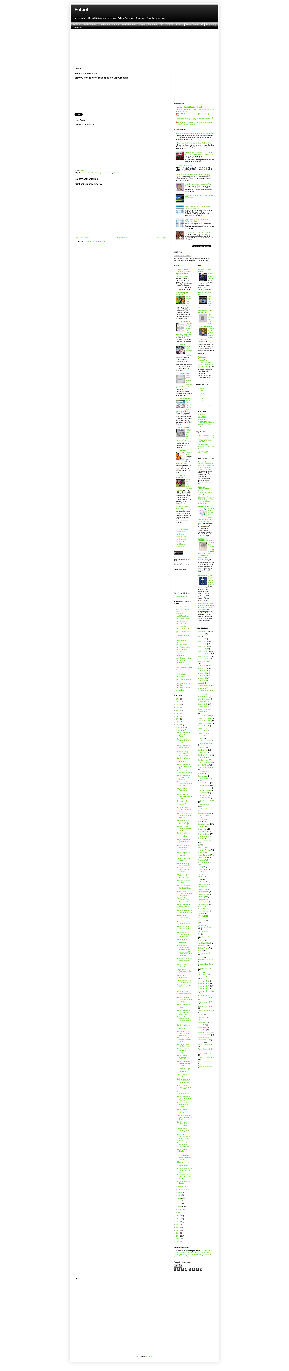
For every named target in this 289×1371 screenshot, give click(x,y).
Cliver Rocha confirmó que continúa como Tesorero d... (184, 815)
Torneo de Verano (203, 1037)
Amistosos (201, 634)
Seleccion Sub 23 (203, 995)
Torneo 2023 (202, 1025)
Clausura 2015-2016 (204, 723)
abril (179, 1204)
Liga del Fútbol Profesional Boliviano (204, 926)
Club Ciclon (201, 757)
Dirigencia (142, 24)
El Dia (188, 1257)
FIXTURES (169, 24)
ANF (199, 636)
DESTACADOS (203, 847)
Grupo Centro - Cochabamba (180, 654)
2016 (178, 1216)
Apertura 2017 (202, 666)
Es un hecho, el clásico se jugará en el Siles (184, 796)
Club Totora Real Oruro (205, 809)
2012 (178, 1227)
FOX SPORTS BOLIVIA (206, 422)
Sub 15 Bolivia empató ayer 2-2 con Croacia (184, 986)
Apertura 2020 (202, 673)
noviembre (181, 730)
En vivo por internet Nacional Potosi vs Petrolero (184, 854)
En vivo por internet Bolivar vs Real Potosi (183, 1006)
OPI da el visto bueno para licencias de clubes (184, 1170)
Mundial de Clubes (204, 943)
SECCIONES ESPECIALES (202, 973)
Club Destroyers (203, 760)
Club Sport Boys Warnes (206, 800)
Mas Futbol (201, 931)
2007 (178, 1242)
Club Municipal (202, 776)
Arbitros (200, 683)
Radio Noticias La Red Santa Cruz (183, 684)
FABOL (200, 872)
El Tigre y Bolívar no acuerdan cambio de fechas (184, 928)
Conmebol (201, 826)
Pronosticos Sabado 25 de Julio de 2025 (189, 107)
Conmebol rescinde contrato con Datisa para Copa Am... (184, 1069)
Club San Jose (202, 798)
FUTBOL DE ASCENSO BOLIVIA (205, 540)
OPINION (201, 388)
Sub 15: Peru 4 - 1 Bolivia (183, 1075)
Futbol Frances (180, 531)
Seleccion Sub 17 (203, 986)
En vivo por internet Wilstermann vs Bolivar (183, 1111)
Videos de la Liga (181, 596)
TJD (199, 1020)
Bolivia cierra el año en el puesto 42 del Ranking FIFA (193, 143)
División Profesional (204, 855)
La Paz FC (201, 920)
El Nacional (207, 1255)
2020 (178, 716)
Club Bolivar (76, 24)
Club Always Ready (183, 398)
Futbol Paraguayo (203, 894)
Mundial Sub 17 (203, 945)
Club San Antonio (203, 795)
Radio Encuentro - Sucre (184, 658)
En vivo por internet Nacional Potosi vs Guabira (184, 740)
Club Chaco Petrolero (205, 755)
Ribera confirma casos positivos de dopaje (184, 911)
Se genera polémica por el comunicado (184, 922)
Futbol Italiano (180, 546)
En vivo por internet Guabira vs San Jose (183, 841)
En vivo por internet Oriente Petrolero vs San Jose (184, 999)
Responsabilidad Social (205, 964)
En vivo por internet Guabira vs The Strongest (183, 777)
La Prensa (204, 1251)
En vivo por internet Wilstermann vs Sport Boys (183, 747)
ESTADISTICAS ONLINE (206, 435)
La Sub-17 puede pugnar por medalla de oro (184, 828)
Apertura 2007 (202, 639)
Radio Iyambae (180, 676)
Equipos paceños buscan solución (183, 864)
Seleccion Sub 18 (203, 988)
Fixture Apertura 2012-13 (184, 165)
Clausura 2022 (202, 733)
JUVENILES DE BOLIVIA (203, 917)
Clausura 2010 (202, 709)
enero (180, 1212)
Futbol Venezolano (204, 899)
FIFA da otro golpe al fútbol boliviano (184, 1045)
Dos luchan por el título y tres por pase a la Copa (183, 822)
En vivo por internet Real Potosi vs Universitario (183, 1123)
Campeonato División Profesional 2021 (205, 695)
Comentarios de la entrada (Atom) (95, 241)
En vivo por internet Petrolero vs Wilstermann (183, 790)
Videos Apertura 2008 (205, 1045)
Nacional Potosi (203, 948)
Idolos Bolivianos (203, 902)
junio (179, 1198)
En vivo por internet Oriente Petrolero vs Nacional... (184, 783)
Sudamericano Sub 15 (205, 998)
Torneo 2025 (202, 1027)
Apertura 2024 (202, 678)
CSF (199, 845)
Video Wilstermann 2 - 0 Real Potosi (184, 859)
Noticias (200, 950)
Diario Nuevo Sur (179, 1257)
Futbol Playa (202, 897)
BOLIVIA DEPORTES (205, 507)
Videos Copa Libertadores (206, 1057)
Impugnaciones (203, 904)
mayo (180, 1201)
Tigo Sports (201, 1017)
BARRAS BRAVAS (204, 686)
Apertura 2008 (202, 641)
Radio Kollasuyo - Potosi (184, 667)
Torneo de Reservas (204, 1035)
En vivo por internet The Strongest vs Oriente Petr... (183, 847)
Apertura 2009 (202, 644)
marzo (180, 1207)
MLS (199, 934)
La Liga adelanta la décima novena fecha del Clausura (184, 1080)
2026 (178, 699)
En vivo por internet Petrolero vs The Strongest (183, 1063)
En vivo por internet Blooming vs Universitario (183, 834)
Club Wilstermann (182, 373)
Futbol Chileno (180, 541)
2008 (178, 1239)
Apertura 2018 (202, 668)
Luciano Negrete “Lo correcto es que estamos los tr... (183, 947)
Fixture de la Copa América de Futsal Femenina (211, 580)
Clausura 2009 (202, 706)
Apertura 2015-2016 (204, 659)
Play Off (200, 957)
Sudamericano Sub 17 (205, 1002)
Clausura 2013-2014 (204, 718)
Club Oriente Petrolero (205, 778)
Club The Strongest (90, 24)
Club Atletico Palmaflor (205, 743)
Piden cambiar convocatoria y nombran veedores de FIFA (184, 1019)
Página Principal (122, 238)
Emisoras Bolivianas (182, 635)
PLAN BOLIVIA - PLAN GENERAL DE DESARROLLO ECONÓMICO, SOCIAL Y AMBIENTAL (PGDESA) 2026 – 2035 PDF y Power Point (206, 498)
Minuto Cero (179, 613)
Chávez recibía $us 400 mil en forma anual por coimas (183, 876)
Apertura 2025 (202, 680)
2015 (178, 1219)
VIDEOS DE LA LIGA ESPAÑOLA (205, 441)
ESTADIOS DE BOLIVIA (206, 862)
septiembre (181, 1189)
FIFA (199, 879)
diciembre (181, 727)
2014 (178, 1222)
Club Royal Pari (181, 450)
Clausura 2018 (202, 728)
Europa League (202, 869)
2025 (178, 702)
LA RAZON (201, 391)
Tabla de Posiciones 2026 (194, 24)
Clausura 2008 (202, 704)
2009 (178, 1236)
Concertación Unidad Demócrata (205, 311)
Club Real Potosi (203, 785)
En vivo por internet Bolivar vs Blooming (184, 772)
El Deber (202, 1253)
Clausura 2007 (202, 701)
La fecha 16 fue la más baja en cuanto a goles (184, 960)
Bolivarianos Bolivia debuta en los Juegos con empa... (184, 887)
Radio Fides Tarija (181, 623)
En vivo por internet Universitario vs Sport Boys (183, 1057)
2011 (178, 1230)
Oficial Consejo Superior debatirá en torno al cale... (184, 893)
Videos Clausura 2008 (205, 1053)
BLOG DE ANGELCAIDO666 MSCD (204, 489)
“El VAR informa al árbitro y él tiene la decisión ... (184, 1157)
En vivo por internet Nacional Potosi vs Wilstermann (184, 1012)
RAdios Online (180, 638)
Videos (200, 1042)
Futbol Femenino (203, 892)
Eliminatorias (152, 24)
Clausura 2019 (202, 731)
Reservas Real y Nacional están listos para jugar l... (184, 753)
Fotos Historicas (203, 884)
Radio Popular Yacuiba (183, 647)
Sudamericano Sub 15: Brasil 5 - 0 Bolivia (184, 1093)
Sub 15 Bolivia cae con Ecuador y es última (184, 1050)
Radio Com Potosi (181, 621)
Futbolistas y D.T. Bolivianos (182, 293)
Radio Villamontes (181, 645)
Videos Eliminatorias (204, 1062)
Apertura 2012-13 (203, 651)
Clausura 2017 (86, 173)
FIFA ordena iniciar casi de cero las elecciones (183, 1033)
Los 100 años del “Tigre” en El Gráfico (197, 232)
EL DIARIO (201, 401)
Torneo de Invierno (204, 1032)
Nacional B (202, 462)
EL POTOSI (202, 398)
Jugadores (201, 913)
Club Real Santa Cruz (205, 788)
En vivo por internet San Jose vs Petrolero (183, 1151)
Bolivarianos (202, 688)
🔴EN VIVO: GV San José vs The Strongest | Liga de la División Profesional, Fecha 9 (194, 123)
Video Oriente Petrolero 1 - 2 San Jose (184, 971)
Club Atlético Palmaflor (180, 476)
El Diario (208, 1253)
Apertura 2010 (202, 646)
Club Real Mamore (204, 783)
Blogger (150, 1356)
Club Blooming (96, 173)
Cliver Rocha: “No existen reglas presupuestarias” (183, 917)
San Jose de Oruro (182, 427)
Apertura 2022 (202, 675)
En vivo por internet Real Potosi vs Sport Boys (183, 759)
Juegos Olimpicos (203, 911)
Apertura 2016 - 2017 (204, 661)
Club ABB (201, 738)
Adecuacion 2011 (203, 631)
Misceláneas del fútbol (205, 444)
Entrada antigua (161, 238)
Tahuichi (200, 1015)
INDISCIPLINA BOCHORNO (202, 907)
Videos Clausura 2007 (205, 1049)
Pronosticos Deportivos (205, 960)
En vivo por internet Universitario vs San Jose (184, 766)
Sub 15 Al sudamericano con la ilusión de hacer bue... (184, 1137)
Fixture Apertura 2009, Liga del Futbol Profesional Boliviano (197, 220)
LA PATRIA (201, 396)
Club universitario (106, 173)
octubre (180, 1186)
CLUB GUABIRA (203, 765)
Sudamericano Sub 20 (205, 1006)
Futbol (81, 9)
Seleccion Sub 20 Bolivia (206, 991)
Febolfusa (201, 877)
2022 (178, 710)
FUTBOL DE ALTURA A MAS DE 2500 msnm (206, 605)
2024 (178, 704)
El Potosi (183, 1255)
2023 (178, 707)
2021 (178, 713)
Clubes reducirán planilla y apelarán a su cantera (184, 941)
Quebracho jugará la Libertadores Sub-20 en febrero (184, 953)
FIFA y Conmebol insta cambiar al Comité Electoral (184, 1039)
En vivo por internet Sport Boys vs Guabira (183, 1104)
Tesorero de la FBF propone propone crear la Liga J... (183, 1130)
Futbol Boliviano (182, 269)
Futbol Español (180, 544)
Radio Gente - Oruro (182, 619)
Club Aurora (201, 747)
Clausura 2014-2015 (204, 721)
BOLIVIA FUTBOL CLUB (206, 438)
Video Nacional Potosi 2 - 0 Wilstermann (184, 981)
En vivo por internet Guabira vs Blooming (183, 1026)
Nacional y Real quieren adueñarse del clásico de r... (184, 993)
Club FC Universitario (205, 762)
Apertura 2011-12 (203, 649)
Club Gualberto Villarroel (205, 767)
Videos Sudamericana (205, 1066)
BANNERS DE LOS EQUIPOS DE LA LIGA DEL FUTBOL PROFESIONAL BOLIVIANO (199, 153)
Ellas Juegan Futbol (205, 575)
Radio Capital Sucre (182, 607)
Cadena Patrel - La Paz (183, 665)
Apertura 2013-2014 (204, 654)
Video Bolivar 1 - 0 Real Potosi (183, 976)
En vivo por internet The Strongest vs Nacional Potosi (183, 1144)
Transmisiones (77, 27)
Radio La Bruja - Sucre (183, 628)
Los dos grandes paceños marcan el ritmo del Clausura (184, 1087)
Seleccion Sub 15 (203, 983)
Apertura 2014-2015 (204, 656)
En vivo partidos (181, 626)
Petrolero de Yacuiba (204, 953)
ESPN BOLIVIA (203, 419)
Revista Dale (180, 690)
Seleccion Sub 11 (203, 981)
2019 (178, 719)
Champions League (204, 699)
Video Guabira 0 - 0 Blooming (183, 965)
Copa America (202, 831)
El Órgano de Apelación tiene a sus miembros (183, 934)
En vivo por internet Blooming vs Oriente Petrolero (184, 1098)
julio (179, 1195)
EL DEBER (201, 403)
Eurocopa (201, 867)
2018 (178, 722)
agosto (180, 1192)
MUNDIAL (179, 24)
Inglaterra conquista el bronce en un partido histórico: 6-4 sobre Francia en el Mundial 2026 (194, 119)
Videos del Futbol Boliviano (204, 293)
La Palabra (189, 1253)
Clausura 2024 (202, 736)
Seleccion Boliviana (204, 977)
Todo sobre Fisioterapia (202, 358)
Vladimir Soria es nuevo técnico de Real (198, 184)
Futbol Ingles (180, 534)
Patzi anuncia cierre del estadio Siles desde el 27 (183, 869)
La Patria (182, 1253)
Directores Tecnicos (204, 850)
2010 (178, 1233)
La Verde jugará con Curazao (183, 1182)
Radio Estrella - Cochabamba (181, 661)
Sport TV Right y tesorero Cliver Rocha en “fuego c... (184, 899)
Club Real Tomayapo (204, 790)
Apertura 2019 (202, 670)
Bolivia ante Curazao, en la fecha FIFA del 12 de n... (184, 1176)
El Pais (195, 1253)
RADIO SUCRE (181, 674)
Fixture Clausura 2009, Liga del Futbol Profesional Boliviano (197, 207)
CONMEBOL (202, 417)
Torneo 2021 (202, 1022)
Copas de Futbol (182, 506)
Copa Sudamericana (128, 24)
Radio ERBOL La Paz (183, 687)
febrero (180, 1209)
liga (199, 923)
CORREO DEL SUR (204, 406)
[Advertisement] (142, 49)
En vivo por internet (182, 529)
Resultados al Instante (205, 968)
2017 (178, 725)
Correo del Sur (191, 1255)
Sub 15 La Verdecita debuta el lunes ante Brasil (184, 1117)
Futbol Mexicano (181, 539)
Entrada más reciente (82, 238)
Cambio (199, 1255)
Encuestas (201, 860)
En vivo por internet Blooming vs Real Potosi (184, 734)
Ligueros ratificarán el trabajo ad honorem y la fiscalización (195, 133)
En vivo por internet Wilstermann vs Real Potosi (183, 906)
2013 (178, 1224)
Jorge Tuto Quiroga (205, 326)
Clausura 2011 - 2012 (204, 712)
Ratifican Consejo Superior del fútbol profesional (184, 809)
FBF (161, 24)
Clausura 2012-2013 (204, 716)
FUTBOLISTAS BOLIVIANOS (203, 452)
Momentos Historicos (205, 936)
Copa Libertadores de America (109, 24)
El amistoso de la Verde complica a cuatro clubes (183, 1163)
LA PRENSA (202, 393)
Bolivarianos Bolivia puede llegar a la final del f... (183, 802)
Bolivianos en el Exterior (206, 690)
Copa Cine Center (203, 834)
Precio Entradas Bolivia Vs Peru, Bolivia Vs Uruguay (193, 175)
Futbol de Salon (203, 889)
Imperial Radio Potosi (183, 616)
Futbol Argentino (181, 536)
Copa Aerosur (202, 829)
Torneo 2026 (210, 24)
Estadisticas (202, 414)
